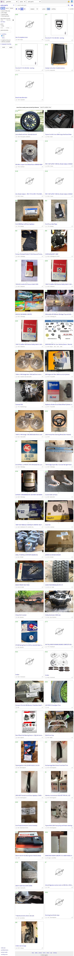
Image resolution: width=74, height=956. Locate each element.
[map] (24, 9)
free (3, 26)
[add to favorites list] (16, 39)
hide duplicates (5, 16)
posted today (5, 14)
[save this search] (72, 5)
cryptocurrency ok (6, 40)
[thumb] (19, 9)
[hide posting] (42, 39)
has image (4, 12)
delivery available (6, 41)
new (3, 35)
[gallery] (22, 9)
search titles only (6, 11)
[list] (16, 9)
